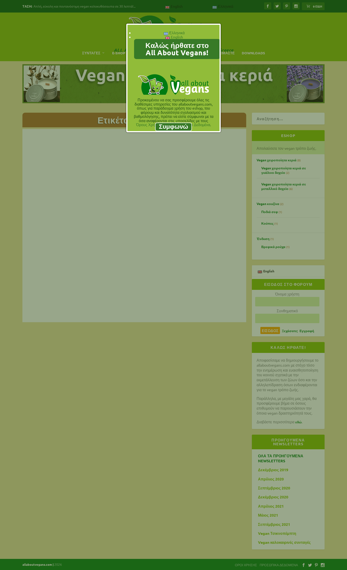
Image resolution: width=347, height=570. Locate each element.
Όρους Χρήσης (148, 124)
